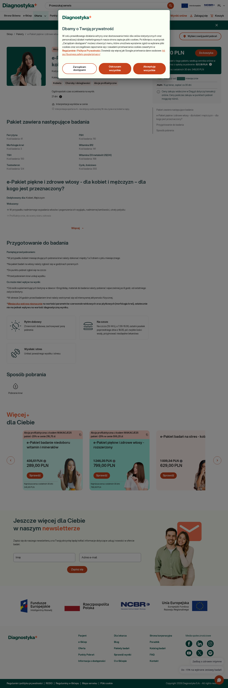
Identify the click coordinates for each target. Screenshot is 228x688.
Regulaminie (69, 51)
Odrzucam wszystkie (115, 68)
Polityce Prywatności (88, 51)
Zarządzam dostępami (79, 68)
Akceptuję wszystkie (149, 68)
